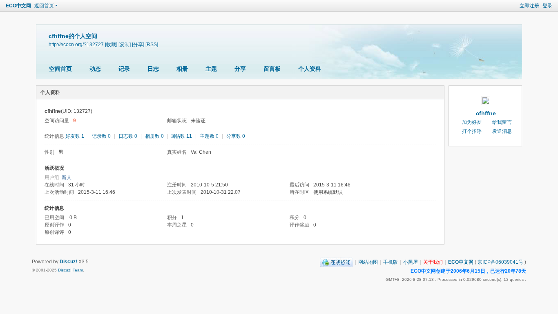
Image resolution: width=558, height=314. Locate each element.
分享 (240, 68)
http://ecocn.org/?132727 (76, 44)
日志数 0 (127, 136)
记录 (124, 68)
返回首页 (44, 6)
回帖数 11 (181, 136)
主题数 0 (209, 136)
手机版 (390, 262)
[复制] (124, 44)
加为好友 (472, 122)
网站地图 (368, 262)
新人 (66, 177)
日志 (153, 68)
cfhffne (486, 113)
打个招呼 (472, 131)
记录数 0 (101, 136)
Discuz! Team (70, 270)
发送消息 (502, 131)
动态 (95, 68)
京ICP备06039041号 (500, 262)
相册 (182, 68)
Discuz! (68, 262)
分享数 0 (235, 136)
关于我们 (433, 262)
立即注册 (529, 6)
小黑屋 (410, 262)
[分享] (138, 44)
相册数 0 (154, 136)
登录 (547, 6)
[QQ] (336, 262)
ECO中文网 (18, 6)
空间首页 (60, 68)
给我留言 (502, 122)
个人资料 (309, 68)
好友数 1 (74, 136)
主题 (211, 68)
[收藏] (111, 44)
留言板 (272, 68)
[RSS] (151, 44)
